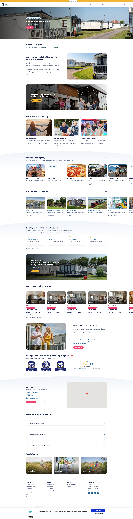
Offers (107, 4)
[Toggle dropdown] (130, 5)
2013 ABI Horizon (92, 309)
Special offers (29, 496)
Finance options (50, 488)
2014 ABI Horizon (51, 309)
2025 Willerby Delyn (31, 309)
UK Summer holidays (30, 484)
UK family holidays (29, 492)
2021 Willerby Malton (72, 309)
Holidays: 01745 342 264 (93, 486)
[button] (87, 394)
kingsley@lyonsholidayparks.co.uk (33, 398)
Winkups (35, 162)
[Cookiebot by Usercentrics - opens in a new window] (30, 517)
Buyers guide (49, 492)
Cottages (121, 4)
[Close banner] (107, 509)
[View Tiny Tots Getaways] (66, 1)
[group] (35, 206)
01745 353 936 (29, 395)
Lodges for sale (50, 486)
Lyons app (69, 486)
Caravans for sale (50, 484)
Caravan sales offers (51, 490)
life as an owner (78, 347)
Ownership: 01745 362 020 (93, 488)
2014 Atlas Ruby (112, 309)
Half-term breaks (29, 488)
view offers (35, 271)
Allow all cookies (98, 510)
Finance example (28, 314)
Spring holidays (29, 490)
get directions (31, 402)
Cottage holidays (29, 494)
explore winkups (36, 100)
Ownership (30, 27)
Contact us (90, 484)
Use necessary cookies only (98, 513)
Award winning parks (71, 484)
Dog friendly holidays (30, 486)
